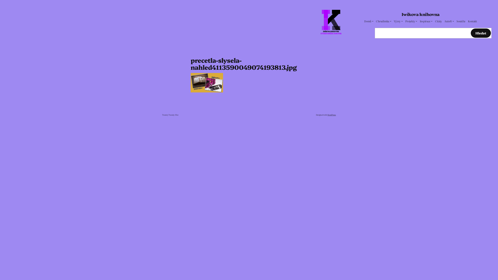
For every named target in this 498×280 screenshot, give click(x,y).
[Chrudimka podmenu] (390, 21)
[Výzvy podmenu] (402, 21)
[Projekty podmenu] (416, 21)
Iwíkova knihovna (420, 14)
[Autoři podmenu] (453, 21)
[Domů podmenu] (373, 21)
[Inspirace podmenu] (432, 21)
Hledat (480, 33)
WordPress (331, 115)
